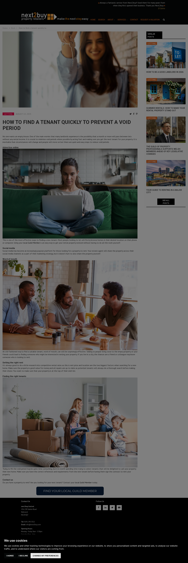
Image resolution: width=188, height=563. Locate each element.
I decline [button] (23, 556)
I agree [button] (10, 556)
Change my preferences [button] (46, 556)
